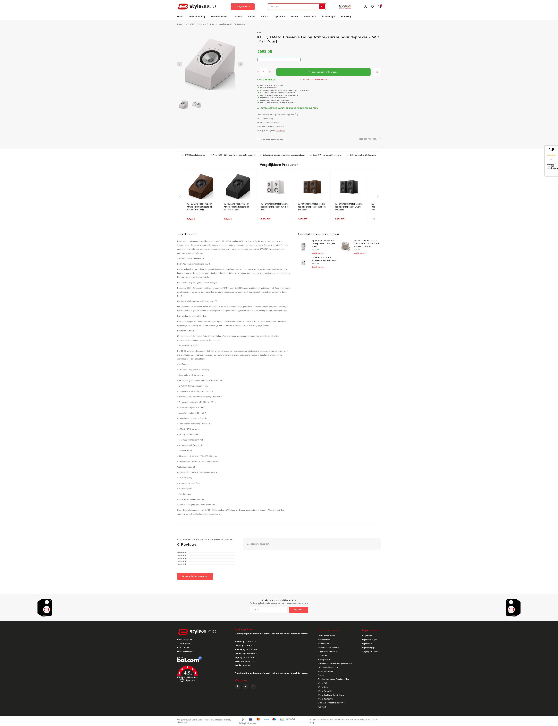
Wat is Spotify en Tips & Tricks (331, 695)
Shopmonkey (182, 722)
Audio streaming (197, 16)
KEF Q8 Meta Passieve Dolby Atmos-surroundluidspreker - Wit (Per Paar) (215, 24)
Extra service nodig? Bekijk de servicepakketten (289, 108)
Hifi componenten (219, 16)
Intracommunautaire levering (274, 100)
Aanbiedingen (328, 16)
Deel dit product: (368, 139)
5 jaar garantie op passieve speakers (277, 93)
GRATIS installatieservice (195, 155)
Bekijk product (318, 253)
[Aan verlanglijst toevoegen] (377, 72)
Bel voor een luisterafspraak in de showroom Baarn (284, 155)
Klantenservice (324, 639)
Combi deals (310, 16)
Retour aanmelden (325, 671)
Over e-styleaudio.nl (326, 635)
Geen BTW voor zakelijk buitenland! (327, 155)
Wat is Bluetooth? (325, 698)
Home (180, 16)
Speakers (238, 16)
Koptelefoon (279, 16)
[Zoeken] (322, 6)
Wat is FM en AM (325, 691)
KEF (259, 32)
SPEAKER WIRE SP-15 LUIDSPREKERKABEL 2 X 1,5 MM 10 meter (366, 244)
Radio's (264, 16)
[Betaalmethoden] (243, 719)
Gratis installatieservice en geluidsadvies (335, 663)
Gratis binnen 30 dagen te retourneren (279, 95)
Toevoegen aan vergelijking (272, 139)
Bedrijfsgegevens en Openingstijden (333, 679)
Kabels (251, 16)
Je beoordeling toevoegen (195, 576)
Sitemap (321, 675)
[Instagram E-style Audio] (253, 686)
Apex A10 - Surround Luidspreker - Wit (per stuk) (323, 244)
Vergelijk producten (370, 651)
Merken (294, 16)
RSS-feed (322, 706)
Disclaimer (322, 655)
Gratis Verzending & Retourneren (363, 155)
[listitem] (201, 196)
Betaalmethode (324, 643)
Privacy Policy (324, 659)
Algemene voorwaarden (328, 651)
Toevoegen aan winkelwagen (323, 72)
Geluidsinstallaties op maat (329, 667)
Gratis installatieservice (272, 85)
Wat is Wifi (322, 683)
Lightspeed (217, 720)
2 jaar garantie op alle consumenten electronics (284, 90)
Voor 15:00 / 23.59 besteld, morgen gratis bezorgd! (234, 155)
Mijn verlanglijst (368, 647)
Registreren (367, 635)
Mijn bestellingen (369, 639)
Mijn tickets (367, 643)
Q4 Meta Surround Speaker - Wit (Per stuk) (324, 258)
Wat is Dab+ (323, 687)
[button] (180, 196)
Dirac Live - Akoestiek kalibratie (331, 702)
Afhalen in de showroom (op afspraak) (278, 103)
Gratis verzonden (268, 88)
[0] (379, 6)
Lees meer (280, 130)
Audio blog (346, 16)
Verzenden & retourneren (328, 647)
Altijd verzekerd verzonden (273, 98)
